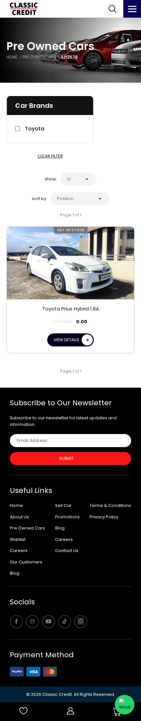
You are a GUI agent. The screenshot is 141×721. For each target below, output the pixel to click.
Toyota (34, 128)
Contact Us (66, 550)
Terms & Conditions (110, 505)
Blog (14, 573)
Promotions (67, 517)
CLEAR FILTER (50, 156)
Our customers (26, 562)
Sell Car (63, 505)
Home (16, 505)
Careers (19, 550)
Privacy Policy (104, 517)
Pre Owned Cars (27, 528)
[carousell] (80, 621)
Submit (66, 458)
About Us (19, 517)
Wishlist (18, 539)
